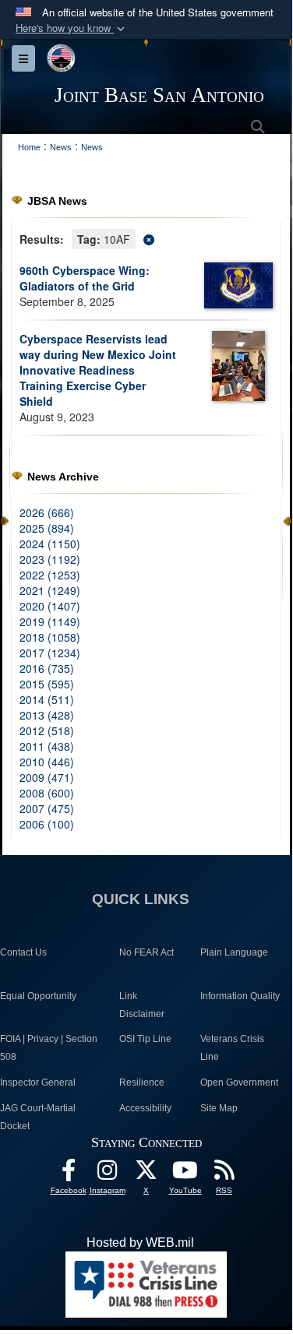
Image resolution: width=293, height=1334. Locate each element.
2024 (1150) (49, 543)
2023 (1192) (49, 559)
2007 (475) (46, 808)
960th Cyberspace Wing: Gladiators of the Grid (84, 278)
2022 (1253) (49, 575)
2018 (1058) (49, 637)
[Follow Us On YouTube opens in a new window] (185, 1174)
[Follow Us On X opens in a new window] (146, 1174)
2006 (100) (46, 824)
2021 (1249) (49, 590)
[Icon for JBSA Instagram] (107, 1174)
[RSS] (224, 1174)
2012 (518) (46, 730)
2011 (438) (46, 746)
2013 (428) (46, 715)
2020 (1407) (49, 606)
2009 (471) (46, 777)
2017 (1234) (49, 652)
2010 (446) (46, 761)
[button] (72, 28)
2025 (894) (46, 528)
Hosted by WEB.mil (140, 1242)
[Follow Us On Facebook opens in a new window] (68, 1174)
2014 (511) (46, 699)
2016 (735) (46, 668)
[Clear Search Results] (146, 238)
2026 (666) (46, 512)
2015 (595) (46, 684)
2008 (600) (46, 793)
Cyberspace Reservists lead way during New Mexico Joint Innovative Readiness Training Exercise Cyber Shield (97, 370)
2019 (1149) (49, 621)
